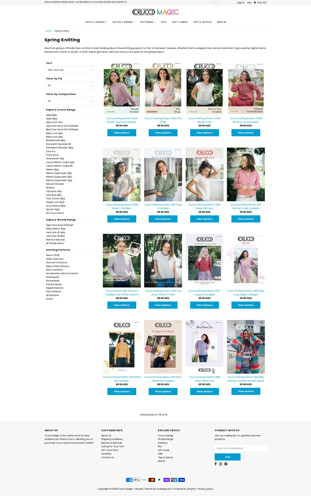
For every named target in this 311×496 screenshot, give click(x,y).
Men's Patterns (54, 269)
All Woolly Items (55, 243)
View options (122, 132)
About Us (106, 435)
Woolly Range (165, 439)
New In (161, 461)
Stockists (106, 453)
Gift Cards (163, 450)
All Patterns (52, 295)
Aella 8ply (51, 115)
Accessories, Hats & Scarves (62, 273)
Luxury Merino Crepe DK (59, 165)
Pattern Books (54, 284)
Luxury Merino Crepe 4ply (60, 162)
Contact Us (107, 457)
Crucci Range (165, 435)
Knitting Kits (52, 277)
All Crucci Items (55, 213)
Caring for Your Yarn (112, 446)
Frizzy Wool (52, 155)
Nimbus (50, 187)
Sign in (241, 2)
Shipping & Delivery (112, 439)
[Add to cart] (163, 88)
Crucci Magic (125, 488)
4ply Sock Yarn (54, 122)
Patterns (162, 442)
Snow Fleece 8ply (56, 205)
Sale (160, 453)
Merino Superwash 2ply (59, 173)
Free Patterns (53, 291)
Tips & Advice (165, 457)
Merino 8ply (52, 169)
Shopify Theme (144, 488)
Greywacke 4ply (55, 158)
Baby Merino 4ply (55, 228)
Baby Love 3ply (54, 133)
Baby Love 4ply (54, 136)
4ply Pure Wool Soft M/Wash (62, 126)
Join (249, 2)
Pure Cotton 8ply (55, 198)
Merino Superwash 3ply (59, 176)
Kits (160, 446)
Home (48, 30)
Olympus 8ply (54, 195)
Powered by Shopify (184, 488)
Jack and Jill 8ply (55, 236)
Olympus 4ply (54, 191)
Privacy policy (205, 488)
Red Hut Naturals (55, 239)
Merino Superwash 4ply (59, 180)
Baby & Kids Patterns (57, 266)
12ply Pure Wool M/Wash (59, 225)
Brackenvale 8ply (55, 140)
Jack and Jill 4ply (55, 232)
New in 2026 (53, 255)
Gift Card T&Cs (109, 450)
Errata (49, 298)
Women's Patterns (56, 262)
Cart (261, 2)
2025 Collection (55, 259)
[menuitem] (96, 22)
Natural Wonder (55, 184)
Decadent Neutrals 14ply (60, 147)
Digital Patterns (54, 288)
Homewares (53, 280)
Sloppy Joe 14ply (55, 202)
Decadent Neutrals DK (58, 144)
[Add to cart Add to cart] (122, 88)
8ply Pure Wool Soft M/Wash (62, 129)
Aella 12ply (51, 118)
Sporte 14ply (53, 209)
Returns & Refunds (111, 442)
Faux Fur (50, 151)
